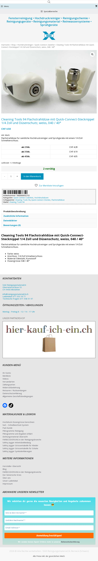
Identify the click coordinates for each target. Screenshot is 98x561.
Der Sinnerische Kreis (12, 475)
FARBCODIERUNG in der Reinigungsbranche (22, 439)
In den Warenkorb (32, 176)
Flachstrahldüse (58, 200)
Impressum (8, 483)
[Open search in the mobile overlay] (49, 2)
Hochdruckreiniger (25, 44)
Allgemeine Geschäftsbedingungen (18, 396)
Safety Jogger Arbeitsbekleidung (17, 442)
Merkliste (7, 376)
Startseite (5, 44)
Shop (13, 44)
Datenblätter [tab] (10, 220)
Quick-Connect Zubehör (45, 44)
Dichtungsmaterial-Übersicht (15, 436)
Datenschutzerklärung (12, 393)
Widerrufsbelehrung (11, 387)
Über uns (7, 478)
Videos (6, 378)
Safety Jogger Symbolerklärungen (17, 451)
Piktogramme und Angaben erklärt (18, 433)
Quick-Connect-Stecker (40, 200)
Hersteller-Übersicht (12, 466)
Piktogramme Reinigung (13, 431)
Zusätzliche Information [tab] (15, 216)
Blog (5, 469)
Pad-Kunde (7, 428)
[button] (92, 54)
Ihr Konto (7, 373)
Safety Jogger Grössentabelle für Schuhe (20, 448)
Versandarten (9, 381)
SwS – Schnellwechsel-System (16, 425)
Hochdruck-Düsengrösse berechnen (18, 422)
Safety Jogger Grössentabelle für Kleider (20, 445)
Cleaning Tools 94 (22, 200)
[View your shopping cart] (96, 6)
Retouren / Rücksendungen (14, 390)
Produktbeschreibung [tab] (14, 211)
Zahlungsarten (9, 384)
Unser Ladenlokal (10, 480)
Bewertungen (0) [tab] (12, 225)
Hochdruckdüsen (41, 197)
